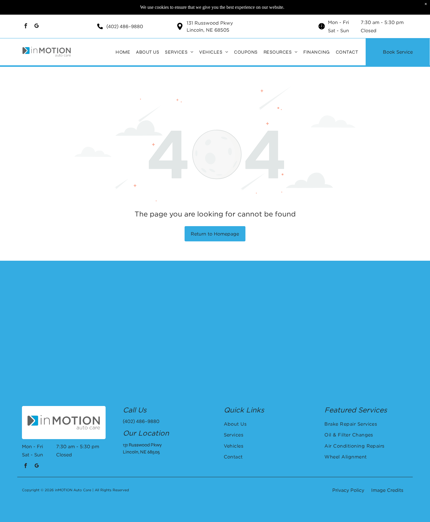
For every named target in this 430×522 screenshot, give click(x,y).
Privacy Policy (348, 490)
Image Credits (387, 490)
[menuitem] (123, 51)
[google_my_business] (37, 26)
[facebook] (26, 26)
